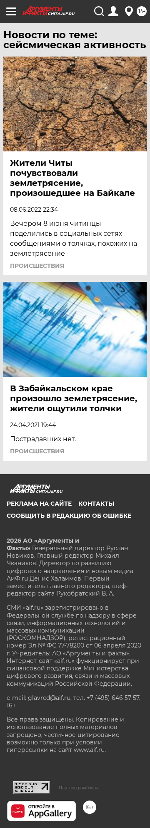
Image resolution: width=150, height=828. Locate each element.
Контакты (96, 503)
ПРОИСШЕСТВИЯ (37, 266)
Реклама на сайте (39, 503)
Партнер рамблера (78, 787)
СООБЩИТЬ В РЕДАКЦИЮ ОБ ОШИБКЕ (69, 515)
